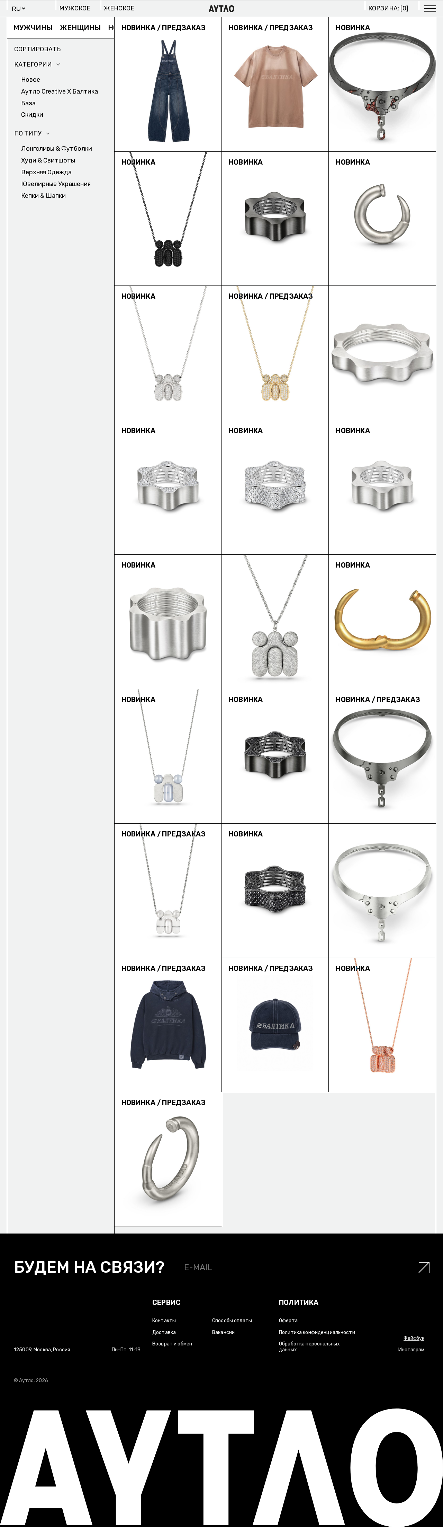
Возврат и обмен (172, 1344)
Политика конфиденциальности (317, 1332)
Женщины (47, 28)
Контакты (164, 1321)
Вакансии (223, 1332)
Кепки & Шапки (43, 196)
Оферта (288, 1321)
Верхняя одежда (46, 172)
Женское (119, 8)
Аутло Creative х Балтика (59, 91)
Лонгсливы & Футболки (56, 148)
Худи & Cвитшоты (48, 160)
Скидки (32, 115)
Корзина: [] (388, 8)
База (28, 103)
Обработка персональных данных (309, 1347)
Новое (87, 28)
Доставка (164, 1332)
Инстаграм (411, 1350)
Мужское (74, 8)
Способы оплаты (232, 1321)
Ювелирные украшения (56, 184)
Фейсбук (414, 1338)
